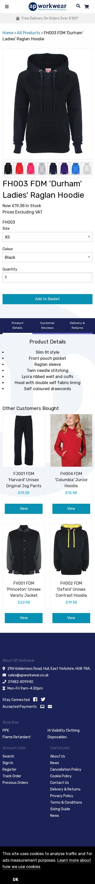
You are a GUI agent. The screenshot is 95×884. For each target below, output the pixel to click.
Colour (8, 249)
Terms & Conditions (66, 802)
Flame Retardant (17, 737)
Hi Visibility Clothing (64, 730)
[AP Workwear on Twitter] (43, 699)
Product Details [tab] (17, 325)
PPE (6, 730)
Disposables (57, 737)
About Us (57, 756)
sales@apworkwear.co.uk (28, 675)
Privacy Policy (61, 796)
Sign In (8, 763)
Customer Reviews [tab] (47, 325)
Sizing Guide (60, 809)
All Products (28, 32)
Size (6, 228)
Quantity (10, 269)
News (54, 763)
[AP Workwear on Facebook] (35, 699)
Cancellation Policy (65, 769)
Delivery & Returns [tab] (77, 325)
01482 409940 (20, 682)
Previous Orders (15, 783)
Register (9, 769)
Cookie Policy (61, 776)
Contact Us (59, 783)
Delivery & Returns (65, 789)
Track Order (12, 776)
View (24, 509)
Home (8, 32)
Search (8, 756)
